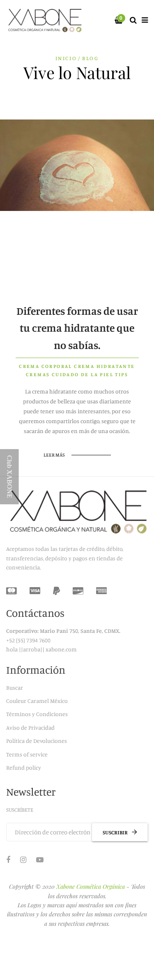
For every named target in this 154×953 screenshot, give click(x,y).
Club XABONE (9, 476)
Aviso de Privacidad (30, 727)
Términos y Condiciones (37, 713)
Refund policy (23, 767)
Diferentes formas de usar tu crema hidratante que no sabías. (77, 327)
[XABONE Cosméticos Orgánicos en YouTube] (40, 859)
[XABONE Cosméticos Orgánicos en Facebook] (8, 859)
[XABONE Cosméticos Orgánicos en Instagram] (23, 859)
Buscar (14, 687)
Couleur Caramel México (37, 700)
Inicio (66, 58)
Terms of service (27, 754)
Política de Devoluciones (36, 740)
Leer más (54, 455)
